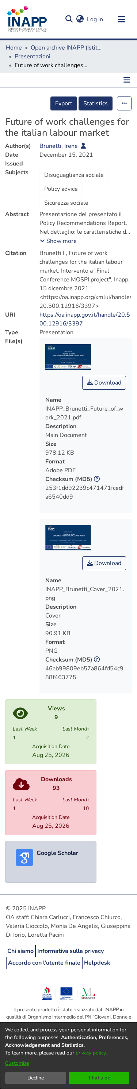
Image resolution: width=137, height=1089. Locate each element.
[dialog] (68, 1055)
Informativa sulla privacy (70, 951)
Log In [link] (95, 19)
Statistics (95, 103)
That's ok (99, 1077)
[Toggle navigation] (121, 19)
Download (107, 383)
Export (63, 103)
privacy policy (91, 1052)
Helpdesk (97, 963)
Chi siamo (20, 951)
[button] (68, 19)
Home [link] (14, 48)
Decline (35, 1077)
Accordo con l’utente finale (44, 963)
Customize (17, 1063)
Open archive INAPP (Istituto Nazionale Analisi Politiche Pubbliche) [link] (67, 48)
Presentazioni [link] (32, 56)
